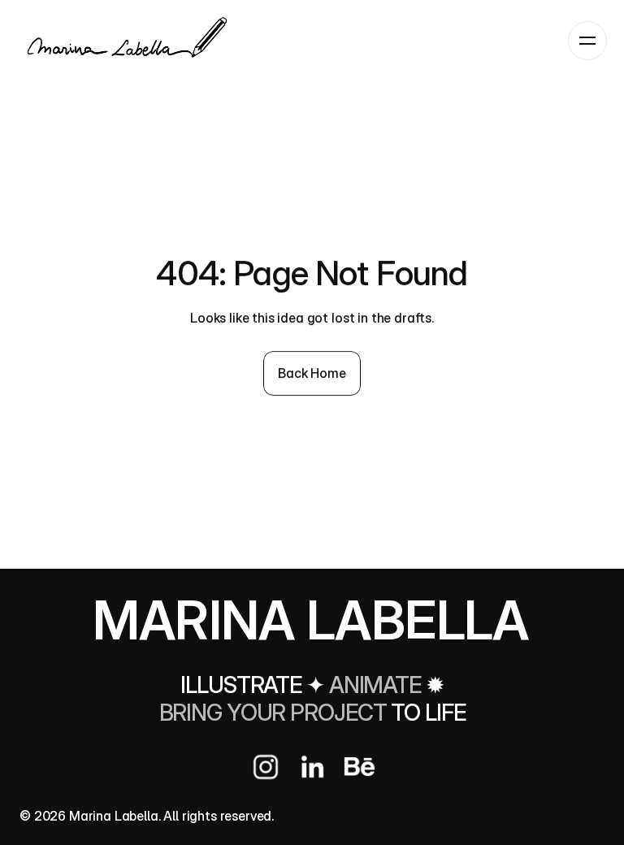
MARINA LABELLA (311, 620)
